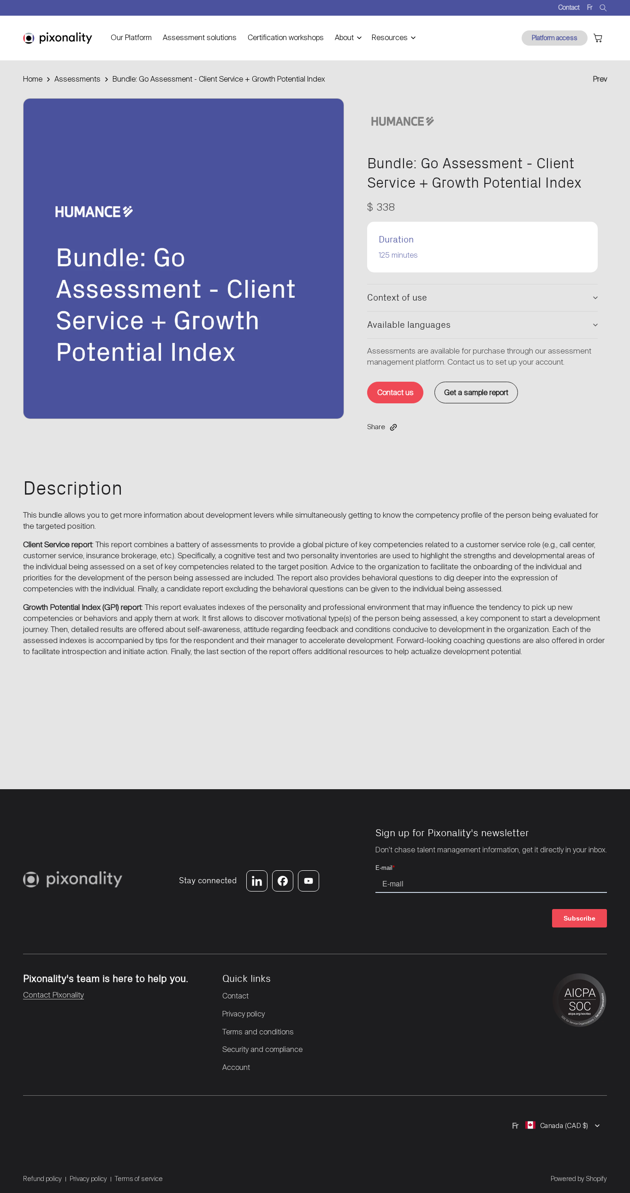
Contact (569, 7)
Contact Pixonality (53, 995)
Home (32, 79)
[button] (347, 38)
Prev (600, 79)
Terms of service (139, 1179)
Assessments (77, 79)
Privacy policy (88, 1179)
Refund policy (42, 1179)
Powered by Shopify (579, 1179)
